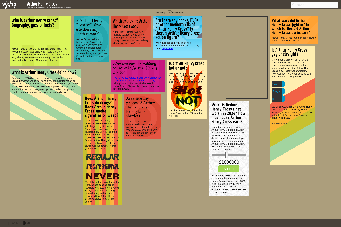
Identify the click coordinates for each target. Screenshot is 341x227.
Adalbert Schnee (138, 77)
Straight (276, 91)
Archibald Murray (146, 80)
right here (167, 48)
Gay (274, 83)
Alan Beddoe (155, 77)
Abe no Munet (120, 77)
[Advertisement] (247, 57)
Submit (229, 169)
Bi (273, 98)
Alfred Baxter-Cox (122, 80)
